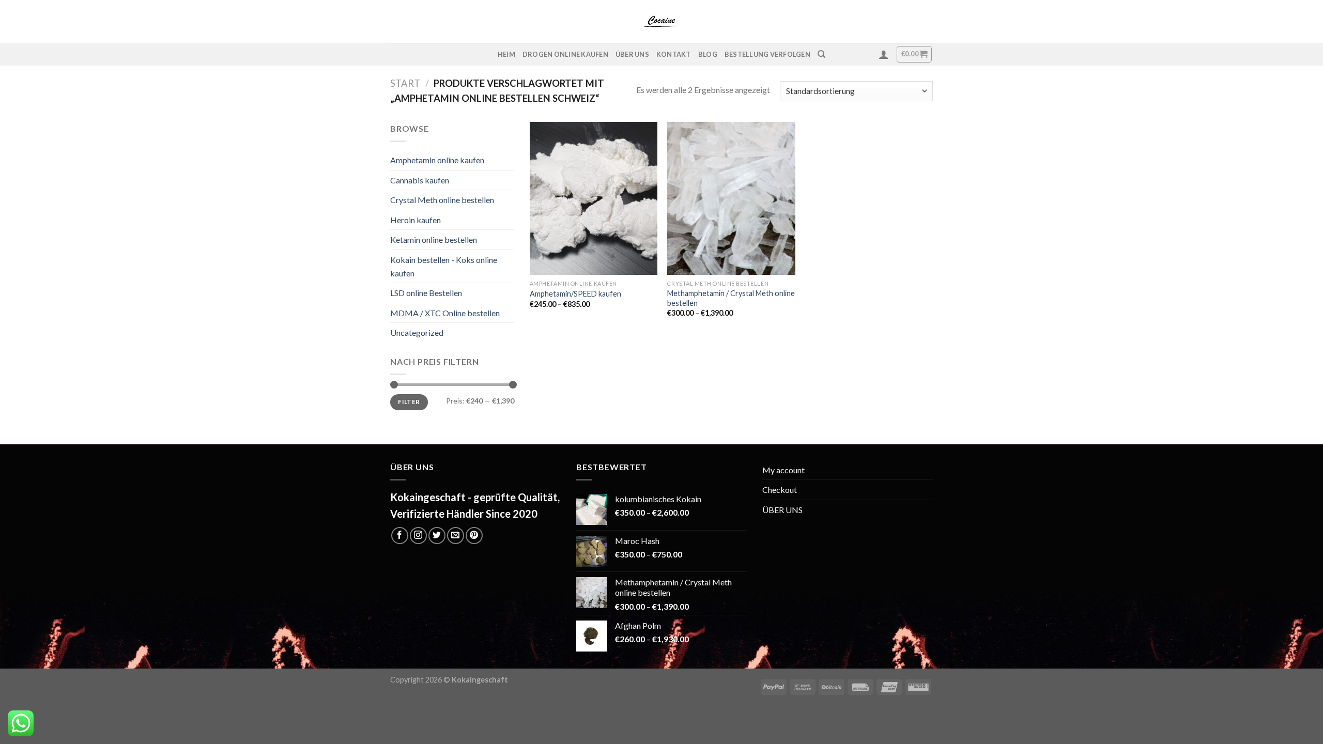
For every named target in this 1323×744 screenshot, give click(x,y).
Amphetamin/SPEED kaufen (575, 293)
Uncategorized (416, 332)
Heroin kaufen (415, 220)
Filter (409, 402)
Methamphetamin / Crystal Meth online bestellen (731, 298)
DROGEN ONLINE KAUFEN (565, 54)
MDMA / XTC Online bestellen (445, 313)
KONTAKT (673, 54)
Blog (707, 54)
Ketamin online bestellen (433, 239)
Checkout (779, 489)
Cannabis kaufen (419, 180)
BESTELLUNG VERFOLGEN (767, 54)
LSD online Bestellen (426, 293)
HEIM (506, 54)
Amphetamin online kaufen (437, 160)
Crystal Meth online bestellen (442, 200)
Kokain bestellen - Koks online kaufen (443, 266)
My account (783, 470)
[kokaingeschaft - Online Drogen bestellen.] (661, 21)
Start (405, 83)
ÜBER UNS (632, 54)
